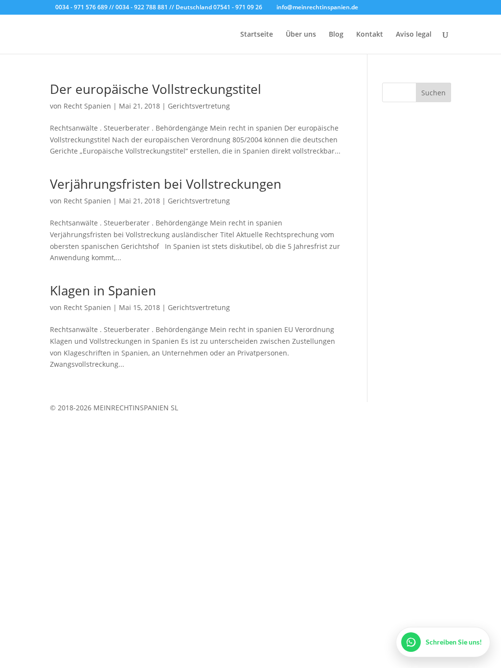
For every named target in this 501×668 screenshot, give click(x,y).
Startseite (256, 35)
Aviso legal (414, 35)
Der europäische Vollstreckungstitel (155, 89)
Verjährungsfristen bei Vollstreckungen (165, 184)
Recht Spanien (87, 106)
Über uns (301, 35)
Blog (336, 35)
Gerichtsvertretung (199, 106)
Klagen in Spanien (103, 290)
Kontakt (369, 35)
